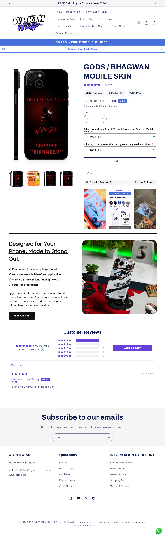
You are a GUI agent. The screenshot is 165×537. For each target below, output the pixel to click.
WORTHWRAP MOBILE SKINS (41, 522)
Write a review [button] (132, 347)
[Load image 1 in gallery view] (16, 178)
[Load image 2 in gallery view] (33, 178)
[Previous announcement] (9, 3)
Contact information (84, 526)
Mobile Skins (66, 474)
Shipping (88, 106)
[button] (138, 22)
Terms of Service (119, 486)
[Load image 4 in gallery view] (66, 178)
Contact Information (121, 463)
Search (63, 463)
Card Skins (65, 486)
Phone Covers (67, 480)
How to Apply (66, 469)
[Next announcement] (155, 3)
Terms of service (121, 522)
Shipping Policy (119, 480)
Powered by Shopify (66, 522)
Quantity (88, 112)
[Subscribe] (109, 437)
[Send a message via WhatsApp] (159, 531)
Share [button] (90, 173)
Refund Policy (118, 474)
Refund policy (85, 522)
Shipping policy (139, 522)
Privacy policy (102, 522)
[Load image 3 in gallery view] (49, 178)
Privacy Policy (118, 469)
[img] (19, 374)
